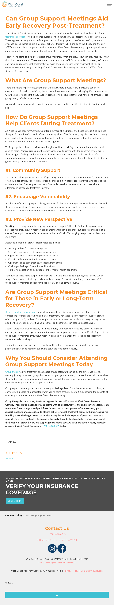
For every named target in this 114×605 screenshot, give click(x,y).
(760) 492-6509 (51, 426)
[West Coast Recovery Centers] (12, 4)
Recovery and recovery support (21, 312)
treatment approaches (16, 36)
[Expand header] (109, 4)
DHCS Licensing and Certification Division (57, 562)
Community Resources (92, 570)
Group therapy (12, 372)
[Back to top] (57, 595)
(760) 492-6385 (57, 534)
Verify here (15, 501)
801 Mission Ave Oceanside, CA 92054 (57, 540)
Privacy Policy (71, 570)
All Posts (13, 453)
